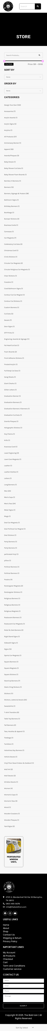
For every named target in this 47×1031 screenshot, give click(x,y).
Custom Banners (11, 307)
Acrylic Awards (10, 118)
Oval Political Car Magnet (15, 529)
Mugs (7, 516)
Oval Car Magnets (12, 523)
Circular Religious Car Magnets (17, 269)
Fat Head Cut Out (11, 345)
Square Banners (11, 662)
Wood (7, 807)
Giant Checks (10, 383)
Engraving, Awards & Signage (16, 339)
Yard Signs (9, 826)
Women (8, 788)
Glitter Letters (10, 390)
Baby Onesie (10, 162)
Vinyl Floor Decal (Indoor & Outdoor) (19, 763)
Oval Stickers (10, 535)
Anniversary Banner (12, 143)
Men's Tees (10, 504)
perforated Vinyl (11, 554)
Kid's (7, 440)
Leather (8, 466)
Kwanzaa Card (10, 447)
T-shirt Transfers (11, 712)
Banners (9, 187)
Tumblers (8, 744)
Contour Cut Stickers (13, 301)
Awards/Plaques (11, 156)
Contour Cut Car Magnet (14, 295)
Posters (8, 580)
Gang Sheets (10, 377)
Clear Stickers (10, 276)
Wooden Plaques (11, 820)
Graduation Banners (13, 402)
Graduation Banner (12, 396)
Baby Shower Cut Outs (13, 168)
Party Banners (10, 542)
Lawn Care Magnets (12, 459)
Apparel (8, 149)
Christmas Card (11, 250)
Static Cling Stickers (13, 687)
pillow (7, 560)
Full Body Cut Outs (12, 371)
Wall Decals (10, 776)
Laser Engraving (11, 453)
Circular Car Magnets (13, 263)
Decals (8, 320)
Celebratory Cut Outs (13, 244)
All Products (10, 137)
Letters (8, 478)
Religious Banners (12, 598)
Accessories (10, 111)
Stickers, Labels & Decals (15, 700)
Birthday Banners (12, 206)
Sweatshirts (9, 706)
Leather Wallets (11, 472)
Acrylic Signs (10, 124)
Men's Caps (9, 497)
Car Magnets (10, 238)
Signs (8, 649)
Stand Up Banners (12, 681)
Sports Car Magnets (12, 655)
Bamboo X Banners (12, 181)
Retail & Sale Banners (13, 630)
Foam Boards (10, 352)
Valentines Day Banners (14, 750)
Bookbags (9, 213)
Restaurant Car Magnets (14, 624)
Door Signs (9, 326)
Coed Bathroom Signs (13, 289)
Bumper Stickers (11, 219)
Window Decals (11, 782)
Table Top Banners (12, 719)
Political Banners (11, 567)
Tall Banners (10, 725)
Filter (9, 64)
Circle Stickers (10, 257)
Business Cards (11, 225)
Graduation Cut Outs (13, 415)
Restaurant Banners (12, 617)
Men (7, 491)
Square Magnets (11, 668)
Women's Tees (10, 801)
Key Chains (9, 434)
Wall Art (8, 769)
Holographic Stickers (13, 428)
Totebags (8, 738)
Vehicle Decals (10, 757)
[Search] (40, 55)
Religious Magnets (12, 611)
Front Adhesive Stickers (14, 358)
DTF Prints (9, 333)
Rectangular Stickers (13, 592)
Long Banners (10, 485)
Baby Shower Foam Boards (15, 175)
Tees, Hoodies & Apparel (14, 731)
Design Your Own (12, 105)
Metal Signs (9, 510)
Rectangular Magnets (13, 586)
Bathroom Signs (11, 200)
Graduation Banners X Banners (17, 409)
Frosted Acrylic (10, 364)
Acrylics (8, 130)
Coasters (8, 282)
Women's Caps (11, 795)
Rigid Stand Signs (12, 636)
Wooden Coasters (12, 814)
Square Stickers (11, 674)
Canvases (9, 232)
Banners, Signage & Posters (16, 193)
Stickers (8, 693)
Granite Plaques (11, 421)
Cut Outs (8, 314)
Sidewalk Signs (11, 643)
